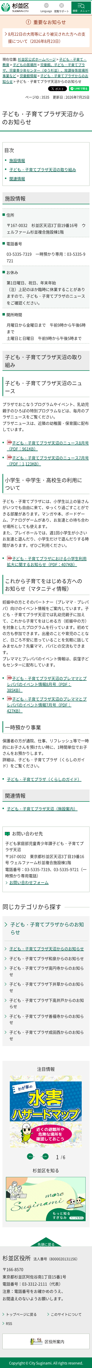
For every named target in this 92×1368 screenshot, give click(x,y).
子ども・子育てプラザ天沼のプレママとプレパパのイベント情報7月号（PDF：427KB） (47, 705)
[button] (46, 8)
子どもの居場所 (25, 64)
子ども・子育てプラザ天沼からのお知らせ (46, 949)
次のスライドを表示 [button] (45, 1156)
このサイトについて (66, 1314)
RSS (9, 1323)
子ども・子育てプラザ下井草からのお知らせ (46, 987)
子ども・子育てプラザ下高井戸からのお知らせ (46, 1003)
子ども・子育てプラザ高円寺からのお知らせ (46, 971)
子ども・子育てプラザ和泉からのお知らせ (46, 958)
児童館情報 (28, 75)
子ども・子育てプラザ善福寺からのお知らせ (46, 1019)
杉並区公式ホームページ (37, 59)
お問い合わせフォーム (29, 882)
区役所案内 (54, 1341)
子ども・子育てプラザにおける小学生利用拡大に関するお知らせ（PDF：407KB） (47, 561)
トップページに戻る (21, 1314)
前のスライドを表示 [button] (30, 1156)
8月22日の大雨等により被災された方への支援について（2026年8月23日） (46, 37)
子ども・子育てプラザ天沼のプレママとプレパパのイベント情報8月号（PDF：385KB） (47, 684)
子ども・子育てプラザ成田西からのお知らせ (46, 1035)
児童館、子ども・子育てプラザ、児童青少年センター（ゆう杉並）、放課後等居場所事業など (45, 70)
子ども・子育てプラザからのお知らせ (47, 928)
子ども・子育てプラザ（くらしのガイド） (44, 779)
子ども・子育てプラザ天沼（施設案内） (42, 809)
